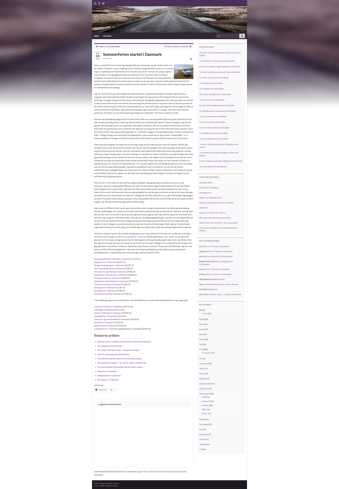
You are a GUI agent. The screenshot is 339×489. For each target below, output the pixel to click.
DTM (204, 397)
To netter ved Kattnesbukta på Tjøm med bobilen (219, 72)
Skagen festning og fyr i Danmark (109, 265)
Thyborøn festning (144, 243)
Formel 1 (205, 401)
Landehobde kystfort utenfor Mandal (222, 284)
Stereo (202, 439)
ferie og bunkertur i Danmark (133, 236)
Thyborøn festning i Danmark (107, 284)
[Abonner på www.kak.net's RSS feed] (95, 3)
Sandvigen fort (205, 192)
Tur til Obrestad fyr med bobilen (212, 122)
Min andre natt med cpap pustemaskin (215, 218)
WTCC (205, 413)
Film (200, 344)
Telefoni (202, 444)
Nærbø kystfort (218, 279)
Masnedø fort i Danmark (105, 316)
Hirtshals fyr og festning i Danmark (110, 271)
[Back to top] (333, 483)
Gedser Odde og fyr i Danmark (108, 313)
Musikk (202, 419)
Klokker (202, 378)
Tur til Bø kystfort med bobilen (212, 100)
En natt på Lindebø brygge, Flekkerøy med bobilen (219, 66)
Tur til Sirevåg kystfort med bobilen (213, 139)
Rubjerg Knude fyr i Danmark (107, 278)
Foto (201, 349)
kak (106, 58)
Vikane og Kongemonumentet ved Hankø (216, 203)
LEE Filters (203, 389)
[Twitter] (103, 3)
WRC (204, 409)
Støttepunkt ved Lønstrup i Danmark (110, 274)
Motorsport (204, 394)
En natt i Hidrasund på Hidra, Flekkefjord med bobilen (221, 161)
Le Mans (205, 405)
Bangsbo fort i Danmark (105, 262)
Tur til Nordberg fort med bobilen (213, 166)
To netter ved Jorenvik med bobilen (214, 77)
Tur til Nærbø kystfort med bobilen (213, 133)
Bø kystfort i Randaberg (209, 187)
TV (200, 449)
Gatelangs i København (104, 309)
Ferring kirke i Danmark (104, 287)
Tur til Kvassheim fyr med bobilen (213, 116)
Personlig (203, 424)
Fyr (200, 358)
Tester (205, 313)
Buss (201, 329)
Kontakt (107, 36)
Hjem (96, 36)
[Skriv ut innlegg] (191, 59)
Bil (200, 310)
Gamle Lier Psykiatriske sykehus (212, 213)
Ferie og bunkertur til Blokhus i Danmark (112, 259)
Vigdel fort (203, 208)
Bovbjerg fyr (126, 243)
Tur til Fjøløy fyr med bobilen (211, 83)
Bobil (201, 319)
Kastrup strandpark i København (108, 306)
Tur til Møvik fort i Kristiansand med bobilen (217, 61)
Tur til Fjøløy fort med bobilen (211, 89)
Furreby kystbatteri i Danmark (176, 46)
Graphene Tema (111, 486)
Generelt (203, 363)
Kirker (201, 373)
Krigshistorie (204, 383)
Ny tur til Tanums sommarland (217, 246)
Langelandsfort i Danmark (106, 328)
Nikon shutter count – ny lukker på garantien (223, 294)
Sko (200, 429)
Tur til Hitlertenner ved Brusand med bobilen (217, 111)
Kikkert (202, 368)
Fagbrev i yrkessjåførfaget (109, 46)
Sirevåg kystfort (206, 182)
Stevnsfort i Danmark (103, 322)
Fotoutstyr (206, 353)
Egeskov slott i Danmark (105, 325)
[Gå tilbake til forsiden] (169, 19)
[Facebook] (99, 3)
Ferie (110, 58)
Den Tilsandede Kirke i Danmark (108, 268)
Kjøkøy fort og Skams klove (210, 197)
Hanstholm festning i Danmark (108, 294)
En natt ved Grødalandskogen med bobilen (217, 105)
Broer (201, 324)
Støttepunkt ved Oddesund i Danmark (111, 281)
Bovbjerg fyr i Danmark (104, 290)
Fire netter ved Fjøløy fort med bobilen (215, 94)
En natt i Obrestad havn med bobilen (214, 127)
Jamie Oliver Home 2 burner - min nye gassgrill (218, 223)
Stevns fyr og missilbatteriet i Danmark (111, 319)
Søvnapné (203, 434)
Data (201, 334)
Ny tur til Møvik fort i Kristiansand (219, 256)
